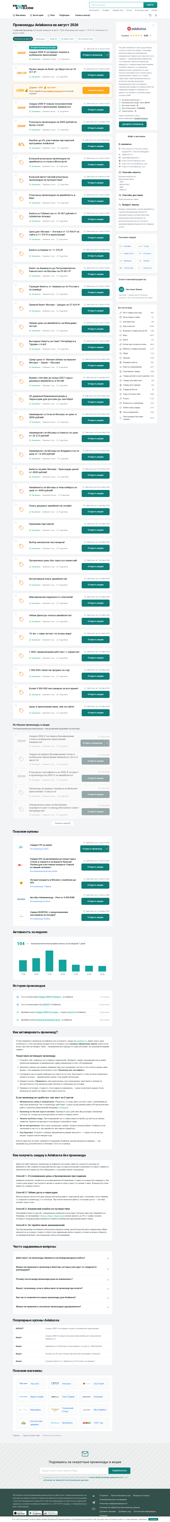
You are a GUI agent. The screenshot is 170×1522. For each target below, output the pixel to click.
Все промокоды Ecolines (40, 901)
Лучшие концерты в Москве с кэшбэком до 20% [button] (53, 881)
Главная (16, 1435)
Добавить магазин (108, 1511)
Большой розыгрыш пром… (48, 1020)
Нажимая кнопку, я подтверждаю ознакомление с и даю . (85, 1479)
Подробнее (65, 59)
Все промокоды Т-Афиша (40, 886)
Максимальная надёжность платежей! (51, 597)
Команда (103, 1515)
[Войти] (156, 15)
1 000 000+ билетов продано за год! (49, 670)
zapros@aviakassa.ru (130, 158)
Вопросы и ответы (141, 1496)
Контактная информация (145, 1511)
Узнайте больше (141, 118)
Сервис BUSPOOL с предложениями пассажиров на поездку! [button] (49, 913)
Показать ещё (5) (62, 823)
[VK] (93, 1497)
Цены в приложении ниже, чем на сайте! (51, 706)
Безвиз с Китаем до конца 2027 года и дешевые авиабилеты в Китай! (50, 379)
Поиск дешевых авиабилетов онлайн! (50, 505)
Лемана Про (118, 10)
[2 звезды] (134, 35)
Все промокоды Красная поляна (43, 871)
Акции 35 (53, 39)
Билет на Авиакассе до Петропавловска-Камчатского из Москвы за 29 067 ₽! (52, 270)
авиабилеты (81, 1041)
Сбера (49, 1216)
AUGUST (46, 1004)
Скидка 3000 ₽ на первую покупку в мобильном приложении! (49, 54)
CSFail (154, 10)
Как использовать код (120, 1496)
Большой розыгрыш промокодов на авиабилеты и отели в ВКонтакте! (49, 160)
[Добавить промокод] (150, 15)
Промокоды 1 (41, 39)
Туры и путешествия (31, 1435)
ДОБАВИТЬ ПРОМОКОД (132, 124)
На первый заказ (67, 39)
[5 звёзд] (141, 35)
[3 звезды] (136, 35)
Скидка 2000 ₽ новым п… (51, 997)
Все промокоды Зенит (39, 849)
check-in (71, 1012)
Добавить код (125, 1511)
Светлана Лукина (134, 289)
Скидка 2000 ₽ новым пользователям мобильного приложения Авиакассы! (50, 105)
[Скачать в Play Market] (35, 1512)
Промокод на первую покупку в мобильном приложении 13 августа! (53, 790)
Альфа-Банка (59, 1216)
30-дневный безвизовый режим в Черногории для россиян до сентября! (51, 398)
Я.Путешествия (141, 10)
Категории (38, 15)
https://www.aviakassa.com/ (133, 161)
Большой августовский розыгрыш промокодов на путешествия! (48, 178)
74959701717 (127, 155)
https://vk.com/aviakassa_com (134, 164)
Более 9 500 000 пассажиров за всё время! (53, 688)
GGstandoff (94, 10)
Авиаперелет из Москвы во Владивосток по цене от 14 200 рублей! (54, 452)
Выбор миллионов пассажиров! (47, 542)
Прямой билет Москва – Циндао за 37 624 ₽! (54, 304)
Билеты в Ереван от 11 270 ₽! (46, 249)
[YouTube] (93, 1509)
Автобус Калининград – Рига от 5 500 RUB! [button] (52, 897)
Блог (52, 15)
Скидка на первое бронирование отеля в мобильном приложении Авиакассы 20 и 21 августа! (53, 757)
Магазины (21, 15)
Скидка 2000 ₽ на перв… (47, 1012)
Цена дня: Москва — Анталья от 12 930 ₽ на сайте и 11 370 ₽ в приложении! (54, 233)
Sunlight (106, 10)
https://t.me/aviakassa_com (133, 167)
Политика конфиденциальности (113, 1504)
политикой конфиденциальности (106, 1477)
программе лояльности (54, 91)
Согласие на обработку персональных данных (120, 1507)
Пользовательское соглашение (113, 1500)
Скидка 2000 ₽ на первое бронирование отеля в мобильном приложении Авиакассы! (51, 739)
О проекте (104, 1496)
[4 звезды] (139, 35)
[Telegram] (93, 1503)
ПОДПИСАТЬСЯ (119, 1471)
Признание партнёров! (41, 523)
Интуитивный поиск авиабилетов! (48, 578)
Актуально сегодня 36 (22, 39)
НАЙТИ (150, 5)
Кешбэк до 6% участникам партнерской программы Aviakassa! (51, 142)
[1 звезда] (131, 35)
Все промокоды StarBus (40, 919)
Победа (63, 1107)
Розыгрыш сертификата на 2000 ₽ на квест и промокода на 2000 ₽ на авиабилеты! (54, 774)
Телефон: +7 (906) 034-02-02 (74, 1504)
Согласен (153, 1519)
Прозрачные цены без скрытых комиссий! (53, 560)
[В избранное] (15, 46)
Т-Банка (42, 1216)
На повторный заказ (85, 39)
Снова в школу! (82, 15)
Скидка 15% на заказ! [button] (41, 845)
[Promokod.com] (23, 6)
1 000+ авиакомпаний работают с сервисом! (54, 651)
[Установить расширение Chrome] (51, 1512)
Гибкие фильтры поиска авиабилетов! (50, 615)
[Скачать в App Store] (20, 1512)
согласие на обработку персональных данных (65, 1480)
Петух (129, 10)
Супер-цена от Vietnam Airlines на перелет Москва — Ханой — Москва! (52, 361)
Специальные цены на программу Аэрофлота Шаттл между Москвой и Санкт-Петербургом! (54, 807)
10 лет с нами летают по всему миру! (50, 633)
